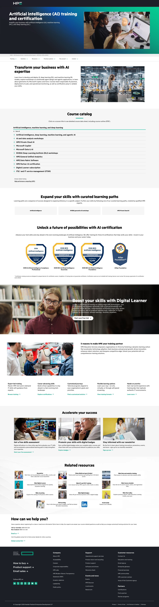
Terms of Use (121, 604)
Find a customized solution (76, 394)
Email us (14, 533)
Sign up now (107, 450)
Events (87, 579)
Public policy (57, 587)
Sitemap (143, 604)
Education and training (125, 559)
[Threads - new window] (25, 583)
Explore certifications (45, 394)
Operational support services (94, 556)
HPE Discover (89, 582)
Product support (22, 567)
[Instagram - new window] (21, 583)
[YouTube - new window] (32, 583)
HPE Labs (56, 570)
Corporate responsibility (60, 566)
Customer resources (126, 553)
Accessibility (57, 559)
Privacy (114, 604)
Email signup (122, 563)
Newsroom (88, 589)
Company (57, 553)
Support (88, 553)
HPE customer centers (125, 577)
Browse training (13, 394)
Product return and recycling (94, 559)
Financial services (123, 570)
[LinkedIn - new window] (14, 583)
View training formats (104, 394)
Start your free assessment (23, 452)
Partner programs (123, 596)
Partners (121, 586)
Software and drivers (92, 566)
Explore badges (63, 450)
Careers (55, 563)
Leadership (56, 583)
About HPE (56, 556)
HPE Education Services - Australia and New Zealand (25, 55)
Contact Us (121, 556)
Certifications (122, 589)
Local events (89, 586)
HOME (11, 55)
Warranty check (90, 570)
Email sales (19, 571)
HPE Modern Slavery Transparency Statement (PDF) (63, 575)
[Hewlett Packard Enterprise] (17, 3)
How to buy (19, 563)
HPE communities (123, 573)
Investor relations (58, 580)
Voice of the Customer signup (127, 580)
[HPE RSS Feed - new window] (36, 583)
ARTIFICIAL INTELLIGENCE (42, 55)
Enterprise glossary (124, 566)
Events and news (92, 576)
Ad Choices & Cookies (133, 604)
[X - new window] (18, 583)
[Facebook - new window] (28, 583)
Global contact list (17, 541)
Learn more (131, 394)
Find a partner (122, 593)
